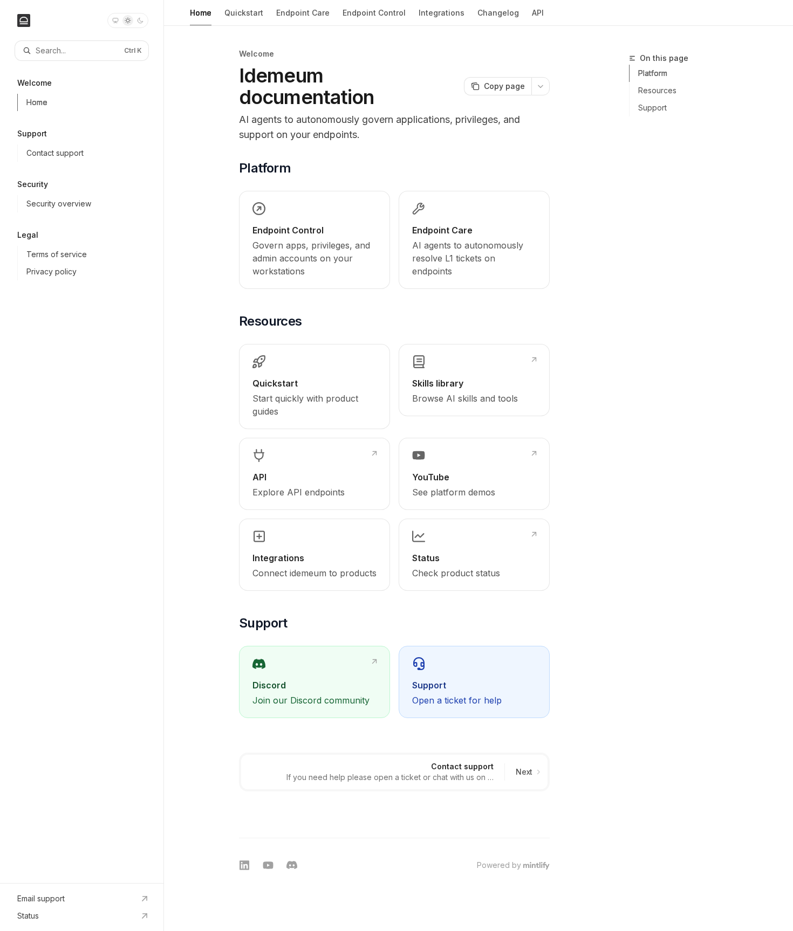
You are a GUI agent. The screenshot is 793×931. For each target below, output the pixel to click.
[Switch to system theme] (115, 20)
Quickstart (243, 12)
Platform (652, 73)
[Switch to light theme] (127, 20)
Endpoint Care (303, 12)
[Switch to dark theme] (140, 20)
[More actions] (540, 86)
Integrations (441, 12)
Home (200, 12)
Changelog (498, 12)
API (538, 12)
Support (652, 107)
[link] (314, 240)
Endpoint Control (374, 12)
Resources (657, 90)
